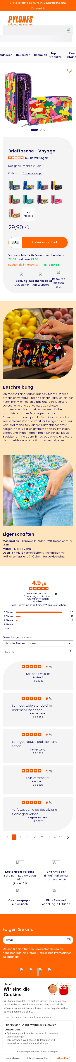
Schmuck (40, 55)
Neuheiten (23, 55)
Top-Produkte (55, 55)
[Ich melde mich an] (68, 940)
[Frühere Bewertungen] (8, 837)
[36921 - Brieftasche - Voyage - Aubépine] (56, 199)
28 (60, 837)
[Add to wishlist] (69, 71)
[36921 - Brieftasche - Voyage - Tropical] (14, 199)
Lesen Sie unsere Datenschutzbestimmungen (27, 1017)
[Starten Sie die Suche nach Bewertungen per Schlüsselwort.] (70, 651)
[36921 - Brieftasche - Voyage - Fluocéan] (42, 185)
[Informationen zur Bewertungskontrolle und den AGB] (55, 593)
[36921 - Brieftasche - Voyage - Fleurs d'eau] (14, 185)
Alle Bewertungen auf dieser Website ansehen (39, 605)
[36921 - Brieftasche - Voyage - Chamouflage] (42, 199)
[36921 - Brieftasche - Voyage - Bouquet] (28, 185)
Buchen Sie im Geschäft (23, 264)
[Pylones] (20, 21)
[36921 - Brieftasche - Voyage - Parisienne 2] (28, 199)
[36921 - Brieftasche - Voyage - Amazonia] (56, 185)
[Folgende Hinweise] (68, 837)
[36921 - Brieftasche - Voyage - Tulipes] (14, 213)
